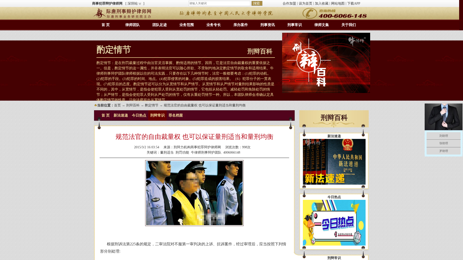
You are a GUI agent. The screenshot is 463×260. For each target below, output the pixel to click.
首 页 (106, 25)
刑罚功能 (182, 152)
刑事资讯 (267, 25)
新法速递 (121, 115)
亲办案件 (240, 25)
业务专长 (213, 25)
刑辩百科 (133, 105)
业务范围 (186, 25)
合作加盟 (289, 3)
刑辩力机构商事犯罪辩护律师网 (197, 147)
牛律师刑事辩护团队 (206, 152)
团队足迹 (159, 25)
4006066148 (231, 152)
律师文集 (321, 25)
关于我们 (348, 25)
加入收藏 (321, 3)
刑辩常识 (157, 115)
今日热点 (139, 115)
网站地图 (338, 3)
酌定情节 (151, 105)
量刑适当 (167, 152)
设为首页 (305, 3)
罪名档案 (176, 115)
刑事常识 (294, 25)
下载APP (353, 3)
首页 (117, 105)
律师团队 (132, 25)
